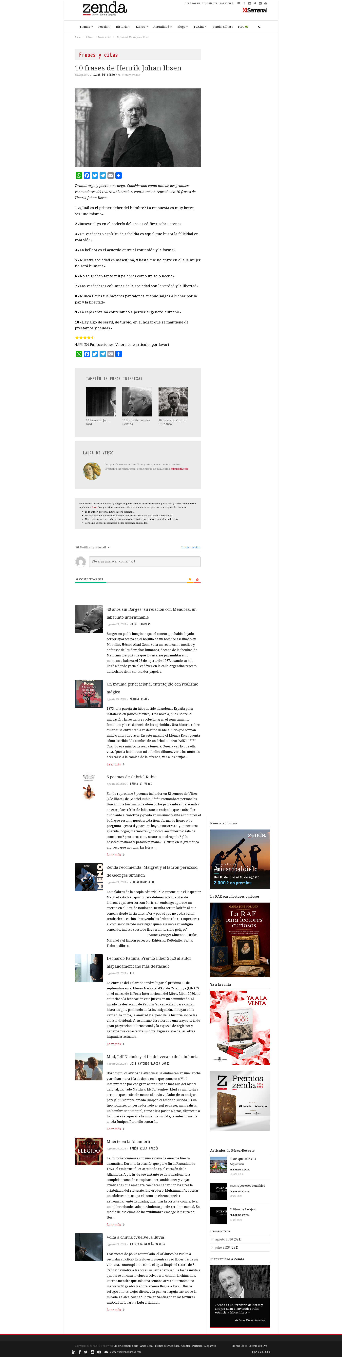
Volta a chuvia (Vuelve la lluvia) (136, 1237)
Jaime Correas (140, 624)
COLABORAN (192, 3)
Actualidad (161, 26)
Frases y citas (104, 36)
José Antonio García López (150, 1064)
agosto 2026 (224, 1239)
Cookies (185, 1346)
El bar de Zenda (240, 1169)
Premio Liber (239, 1346)
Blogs (181, 26)
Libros (140, 26)
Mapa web (210, 1346)
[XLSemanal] (254, 10)
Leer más (114, 764)
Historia (122, 26)
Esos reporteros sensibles (247, 1185)
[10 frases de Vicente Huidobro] (174, 401)
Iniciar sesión (190, 547)
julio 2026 (222, 1247)
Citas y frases (131, 75)
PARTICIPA (227, 3)
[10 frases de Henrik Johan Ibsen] (138, 127)
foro (94, 506)
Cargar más (138, 1324)
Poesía (103, 26)
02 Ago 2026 (237, 1174)
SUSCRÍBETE (210, 3)
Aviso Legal (146, 1346)
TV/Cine (199, 26)
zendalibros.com (142, 882)
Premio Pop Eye (258, 1346)
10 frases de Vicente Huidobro (172, 422)
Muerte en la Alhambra (128, 1141)
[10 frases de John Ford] (101, 401)
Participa (197, 1346)
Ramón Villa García (144, 1148)
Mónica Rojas (139, 699)
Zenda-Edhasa (223, 26)
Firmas (85, 26)
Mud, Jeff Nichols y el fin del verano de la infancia (153, 1056)
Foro (241, 26)
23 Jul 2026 (236, 1219)
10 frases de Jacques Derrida (136, 422)
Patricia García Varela (147, 1244)
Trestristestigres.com (125, 1346)
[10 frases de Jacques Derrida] (137, 401)
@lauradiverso (180, 468)
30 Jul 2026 (236, 1196)
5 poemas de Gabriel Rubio (132, 776)
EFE (132, 973)
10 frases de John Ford (98, 422)
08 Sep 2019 (82, 75)
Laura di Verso (104, 75)
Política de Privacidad (167, 1346)
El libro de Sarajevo (243, 1209)
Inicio (78, 36)
